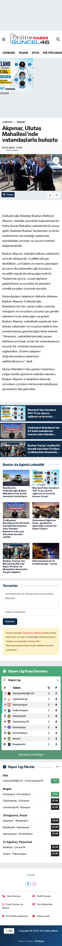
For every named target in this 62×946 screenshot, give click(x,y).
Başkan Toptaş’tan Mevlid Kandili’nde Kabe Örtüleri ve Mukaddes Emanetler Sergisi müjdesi (15, 566)
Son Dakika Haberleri (17, 916)
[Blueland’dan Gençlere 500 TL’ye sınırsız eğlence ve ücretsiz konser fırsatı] (45, 477)
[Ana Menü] (3, 39)
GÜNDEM (8, 52)
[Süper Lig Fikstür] (57, 767)
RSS (10, 931)
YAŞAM (23, 52)
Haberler (7, 122)
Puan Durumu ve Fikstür (12, 906)
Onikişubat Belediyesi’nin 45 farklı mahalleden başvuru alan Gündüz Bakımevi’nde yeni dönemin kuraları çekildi (16, 528)
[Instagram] (34, 884)
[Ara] (58, 39)
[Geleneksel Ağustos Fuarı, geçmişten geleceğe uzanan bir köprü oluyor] (45, 510)
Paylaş (9, 194)
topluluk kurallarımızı (33, 633)
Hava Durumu (14, 896)
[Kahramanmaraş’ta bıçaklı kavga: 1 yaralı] (45, 550)
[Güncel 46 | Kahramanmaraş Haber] (31, 39)
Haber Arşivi (43, 916)
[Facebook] (28, 884)
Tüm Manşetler (44, 904)
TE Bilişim (39, 941)
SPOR (35, 52)
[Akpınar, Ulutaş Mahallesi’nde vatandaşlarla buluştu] (31, 172)
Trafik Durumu (43, 896)
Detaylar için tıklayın (31, 754)
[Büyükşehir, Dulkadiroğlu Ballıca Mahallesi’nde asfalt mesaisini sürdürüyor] (16, 477)
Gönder (10, 621)
